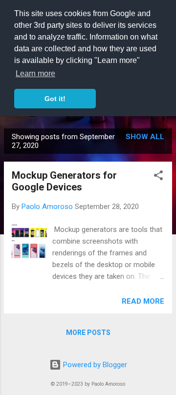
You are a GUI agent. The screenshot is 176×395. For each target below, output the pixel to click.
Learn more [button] (35, 73)
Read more (143, 301)
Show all (145, 136)
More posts (88, 332)
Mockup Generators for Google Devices (64, 181)
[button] (158, 177)
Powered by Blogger (94, 364)
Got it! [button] (55, 99)
